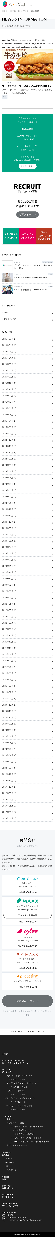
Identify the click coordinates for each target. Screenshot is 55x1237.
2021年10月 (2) (9, 648)
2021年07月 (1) (9, 660)
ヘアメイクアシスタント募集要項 (27, 1138)
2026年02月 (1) (9, 370)
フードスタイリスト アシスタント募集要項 (31, 1141)
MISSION (10, 1162)
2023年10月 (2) (9, 522)
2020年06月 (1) (9, 742)
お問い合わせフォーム (27, 1001)
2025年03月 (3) (9, 427)
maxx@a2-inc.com (29, 909)
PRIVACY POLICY (36, 1031)
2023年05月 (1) (9, 541)
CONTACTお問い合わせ (7, 1187)
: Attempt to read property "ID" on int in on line (27, 43)
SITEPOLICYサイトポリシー (8, 1196)
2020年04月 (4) (9, 755)
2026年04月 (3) (9, 358)
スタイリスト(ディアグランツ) (19, 1075)
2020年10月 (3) (9, 717)
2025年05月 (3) (9, 414)
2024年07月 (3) (9, 471)
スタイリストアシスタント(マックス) (21, 1083)
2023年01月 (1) (9, 566)
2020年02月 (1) (9, 768)
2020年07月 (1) (9, 736)
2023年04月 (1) (9, 547)
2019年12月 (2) (9, 774)
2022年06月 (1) (9, 604)
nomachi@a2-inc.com (29, 941)
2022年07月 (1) (9, 597)
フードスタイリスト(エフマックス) (20, 1098)
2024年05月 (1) (9, 477)
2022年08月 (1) (9, 591)
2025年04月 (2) (9, 421)
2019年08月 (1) (9, 793)
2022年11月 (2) (9, 578)
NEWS (5, 97)
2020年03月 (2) (9, 761)
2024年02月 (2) (9, 496)
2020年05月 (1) (9, 749)
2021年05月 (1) (9, 673)
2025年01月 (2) (9, 433)
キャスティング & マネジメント (19, 1106)
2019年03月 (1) (9, 818)
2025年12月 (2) (9, 383)
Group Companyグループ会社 (9, 1213)
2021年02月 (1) (9, 692)
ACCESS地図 (5, 1178)
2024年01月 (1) (9, 503)
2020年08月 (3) (9, 730)
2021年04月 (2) (9, 679)
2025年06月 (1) (9, 408)
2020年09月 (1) (9, 723)
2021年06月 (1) (9, 667)
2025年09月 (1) (9, 395)
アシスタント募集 (16, 1123)
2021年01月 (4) (9, 698)
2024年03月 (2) (9, 490)
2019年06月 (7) (9, 805)
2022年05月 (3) (9, 610)
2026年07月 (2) (9, 339)
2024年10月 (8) (9, 452)
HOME (4, 11)
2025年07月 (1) (9, 402)
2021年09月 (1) (9, 654)
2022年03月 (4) (9, 623)
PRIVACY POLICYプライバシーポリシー (11, 1204)
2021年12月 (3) (9, 635)
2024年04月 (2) (9, 484)
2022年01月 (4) (9, 629)
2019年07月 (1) (9, 799)
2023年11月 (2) (9, 515)
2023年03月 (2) (9, 553)
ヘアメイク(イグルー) (15, 1090)
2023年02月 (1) (9, 559)
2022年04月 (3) (9, 616)
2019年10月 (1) (9, 787)
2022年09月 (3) (9, 585)
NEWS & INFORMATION (19, 11)
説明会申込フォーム (23, 1130)
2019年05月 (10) (9, 812)
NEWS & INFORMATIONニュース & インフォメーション (15, 1061)
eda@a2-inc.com (29, 886)
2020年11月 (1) (9, 711)
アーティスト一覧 (18, 1079)
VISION (9, 1158)
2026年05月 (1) (9, 351)
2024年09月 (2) (9, 458)
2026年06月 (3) (9, 345)
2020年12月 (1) (9, 705)
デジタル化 (11, 1170)
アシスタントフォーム (18, 1145)
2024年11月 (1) (9, 446)
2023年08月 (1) (9, 528)
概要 (8, 1166)
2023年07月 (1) (9, 534)
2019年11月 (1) (9, 780)
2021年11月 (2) (9, 641)
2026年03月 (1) (9, 364)
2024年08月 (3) (9, 465)
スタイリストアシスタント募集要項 (28, 1126)
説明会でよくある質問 (24, 1134)
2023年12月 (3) (9, 509)
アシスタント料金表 (27, 915)
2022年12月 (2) (9, 572)
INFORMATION (9, 319)
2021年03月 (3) (9, 686)
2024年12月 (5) (9, 440)
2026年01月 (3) (9, 376)
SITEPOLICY (16, 1031)
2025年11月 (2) (9, 389)
